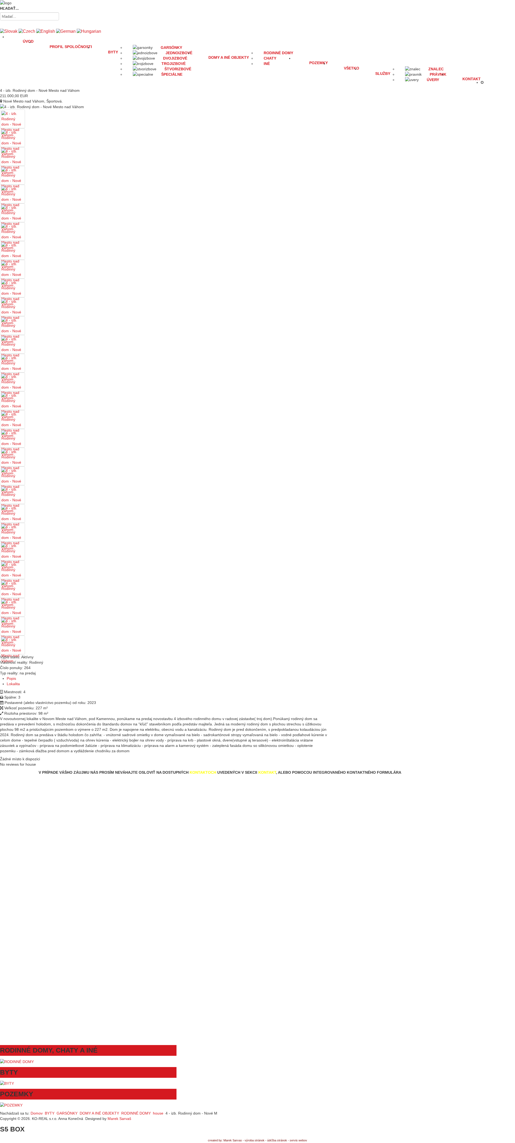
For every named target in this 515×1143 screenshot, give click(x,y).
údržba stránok (277, 1140)
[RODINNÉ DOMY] (17, 1061)
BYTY (113, 52)
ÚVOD (28, 41)
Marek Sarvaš (121, 1118)
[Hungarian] (89, 31)
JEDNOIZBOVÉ (178, 53)
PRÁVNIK (438, 74)
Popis (11, 678)
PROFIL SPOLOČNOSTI (71, 47)
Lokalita (13, 684)
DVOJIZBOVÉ (175, 58)
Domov (37, 1113)
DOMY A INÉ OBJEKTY (228, 57)
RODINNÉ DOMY (278, 53)
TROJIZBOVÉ (173, 63)
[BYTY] (7, 1083)
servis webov (298, 1140)
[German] (66, 31)
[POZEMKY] (11, 1105)
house (158, 1113)
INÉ (267, 63)
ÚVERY (433, 80)
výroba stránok (254, 1140)
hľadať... (9, 8)
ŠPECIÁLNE (171, 74)
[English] (45, 31)
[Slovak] (8, 31)
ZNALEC (436, 69)
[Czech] (27, 31)
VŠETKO (351, 68)
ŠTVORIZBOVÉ (177, 69)
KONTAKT (471, 79)
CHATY (270, 58)
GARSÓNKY (171, 47)
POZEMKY (318, 63)
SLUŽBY (382, 73)
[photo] (12, 124)
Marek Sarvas (232, 1140)
